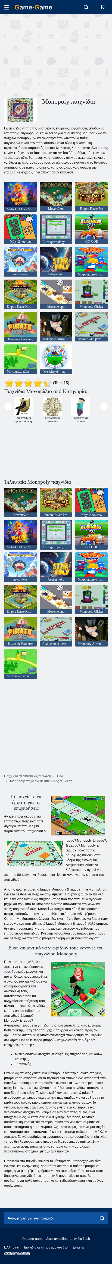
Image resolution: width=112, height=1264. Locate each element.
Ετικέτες (79, 1247)
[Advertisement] (50, 55)
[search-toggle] (86, 7)
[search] (102, 1218)
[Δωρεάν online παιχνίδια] (33, 7)
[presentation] (8, 406)
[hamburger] (6, 7)
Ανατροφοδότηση (17, 1253)
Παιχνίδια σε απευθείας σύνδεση (46, 1247)
